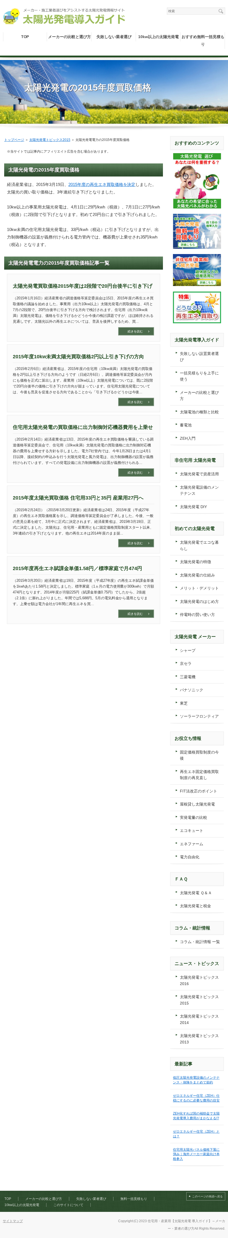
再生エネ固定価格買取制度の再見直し (199, 774)
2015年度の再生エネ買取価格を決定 (102, 184)
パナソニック (191, 690)
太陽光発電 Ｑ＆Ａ (196, 893)
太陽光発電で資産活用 (199, 474)
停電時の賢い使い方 (197, 614)
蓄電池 (186, 425)
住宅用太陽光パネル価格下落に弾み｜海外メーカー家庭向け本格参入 (196, 1154)
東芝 (184, 703)
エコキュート (191, 830)
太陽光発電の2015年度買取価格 (87, 88)
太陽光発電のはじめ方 (199, 601)
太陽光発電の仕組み (197, 575)
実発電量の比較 (193, 817)
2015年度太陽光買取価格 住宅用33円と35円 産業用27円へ (78, 498)
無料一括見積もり (133, 1199)
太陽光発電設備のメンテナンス (199, 490)
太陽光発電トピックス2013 (199, 1038)
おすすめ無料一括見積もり (203, 40)
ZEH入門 (187, 438)
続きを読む (135, 331)
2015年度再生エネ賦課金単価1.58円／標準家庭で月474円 (77, 568)
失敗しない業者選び (114, 36)
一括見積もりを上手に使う (199, 376)
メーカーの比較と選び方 (69, 36)
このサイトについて (68, 1205)
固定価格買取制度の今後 (199, 755)
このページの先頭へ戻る (207, 1196)
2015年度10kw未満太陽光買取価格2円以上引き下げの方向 (78, 356)
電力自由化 (189, 857)
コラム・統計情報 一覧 (200, 941)
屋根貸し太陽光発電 (197, 804)
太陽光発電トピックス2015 (199, 1000)
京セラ (186, 663)
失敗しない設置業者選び (199, 356)
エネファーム (191, 844)
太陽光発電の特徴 (195, 562)
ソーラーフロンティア (199, 716)
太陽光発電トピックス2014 (199, 1019)
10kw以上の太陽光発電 (158, 36)
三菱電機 (187, 677)
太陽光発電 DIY (193, 506)
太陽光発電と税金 (195, 906)
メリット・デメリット (199, 588)
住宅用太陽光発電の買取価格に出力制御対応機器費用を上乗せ (83, 427)
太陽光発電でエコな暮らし (199, 545)
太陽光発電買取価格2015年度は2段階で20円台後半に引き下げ (82, 286)
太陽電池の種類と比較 (199, 412)
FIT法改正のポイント (198, 791)
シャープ (187, 650)
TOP (25, 36)
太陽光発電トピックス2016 (199, 980)
